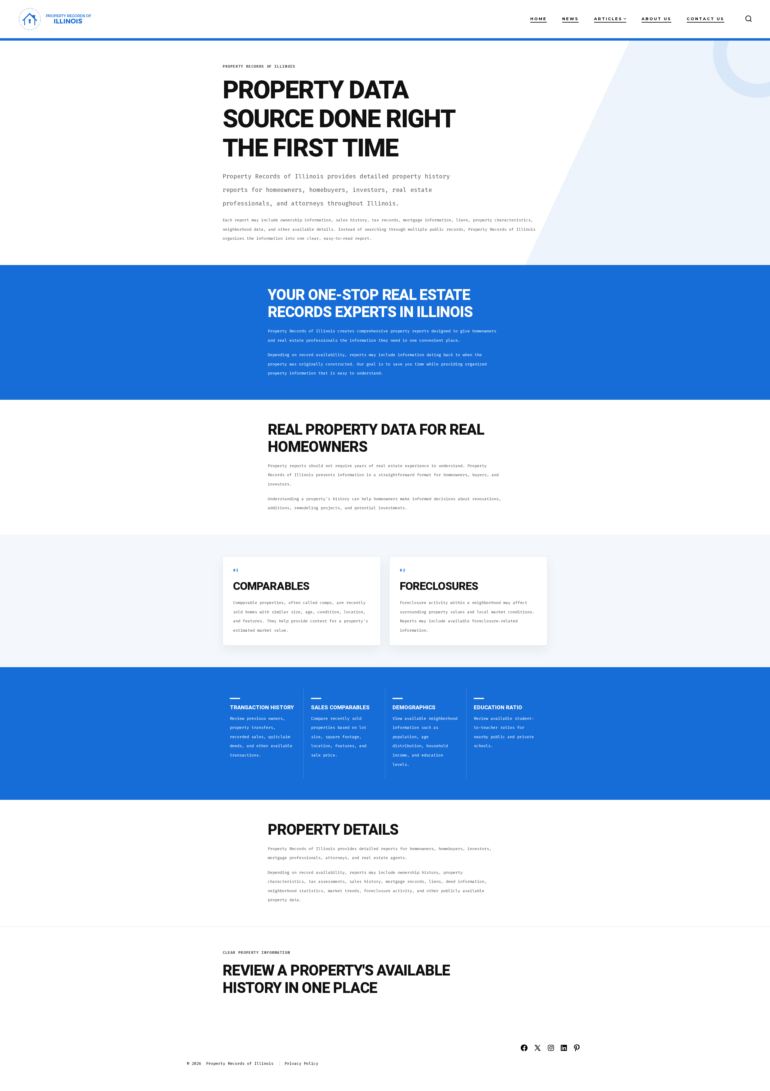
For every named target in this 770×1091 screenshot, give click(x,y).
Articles (608, 19)
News (570, 19)
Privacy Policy (301, 1063)
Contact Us (705, 19)
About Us (656, 19)
